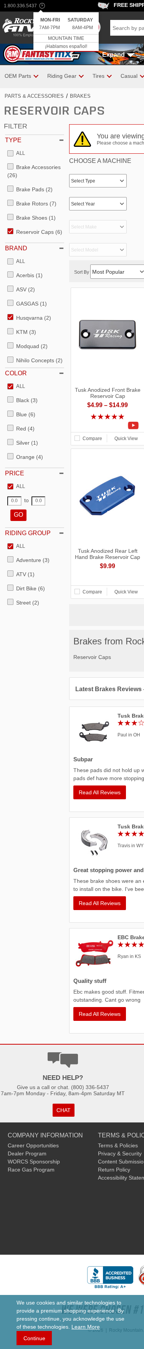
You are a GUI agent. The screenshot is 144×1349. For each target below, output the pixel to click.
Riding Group (28, 533)
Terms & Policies (118, 1145)
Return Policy (114, 1170)
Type (13, 140)
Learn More (85, 1327)
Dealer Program (27, 1153)
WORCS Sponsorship (34, 1161)
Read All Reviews (100, 792)
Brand (16, 248)
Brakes (80, 96)
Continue (34, 1338)
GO (18, 514)
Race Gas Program (31, 1170)
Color (16, 373)
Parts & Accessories (34, 96)
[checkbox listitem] (16, 153)
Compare (92, 438)
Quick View (126, 438)
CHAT (63, 1110)
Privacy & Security (120, 1153)
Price (14, 473)
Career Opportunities (33, 1145)
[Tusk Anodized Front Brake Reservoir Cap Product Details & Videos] (107, 425)
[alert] (66, 32)
